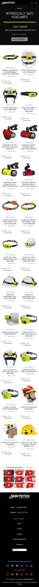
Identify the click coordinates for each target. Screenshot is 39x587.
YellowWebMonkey (28, 579)
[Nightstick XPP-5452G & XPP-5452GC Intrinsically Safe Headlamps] (30, 485)
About (19, 523)
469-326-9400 (22, 507)
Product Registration (19, 539)
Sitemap (19, 584)
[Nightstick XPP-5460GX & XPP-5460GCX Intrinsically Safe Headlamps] (19, 473)
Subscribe (19, 544)
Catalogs (19, 534)
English (16, 549)
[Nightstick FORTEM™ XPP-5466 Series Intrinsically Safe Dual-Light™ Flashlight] (9, 479)
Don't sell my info (24, 582)
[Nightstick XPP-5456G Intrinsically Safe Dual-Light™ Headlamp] (30, 479)
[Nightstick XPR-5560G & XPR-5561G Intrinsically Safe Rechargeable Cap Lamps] (30, 473)
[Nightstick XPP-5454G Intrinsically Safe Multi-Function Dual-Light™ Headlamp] (9, 473)
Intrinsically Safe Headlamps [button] (14, 467)
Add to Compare (8, 82)
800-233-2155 (22, 512)
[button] (5, 479)
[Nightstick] (8, 3)
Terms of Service (15, 582)
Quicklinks (19, 519)
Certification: (19, 34)
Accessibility (33, 582)
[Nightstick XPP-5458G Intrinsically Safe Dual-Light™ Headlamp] (9, 485)
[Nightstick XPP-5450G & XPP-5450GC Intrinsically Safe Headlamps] (19, 485)
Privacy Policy (6, 582)
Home (19, 8)
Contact (19, 529)
